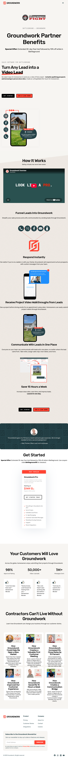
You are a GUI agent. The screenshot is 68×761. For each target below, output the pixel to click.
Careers (40, 727)
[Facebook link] (55, 755)
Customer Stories (28, 723)
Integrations (27, 727)
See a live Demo (24, 95)
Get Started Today (33, 497)
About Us (41, 720)
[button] (63, 3)
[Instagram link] (58, 755)
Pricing (25, 720)
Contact (40, 723)
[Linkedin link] (61, 755)
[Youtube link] (64, 755)
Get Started (8, 95)
